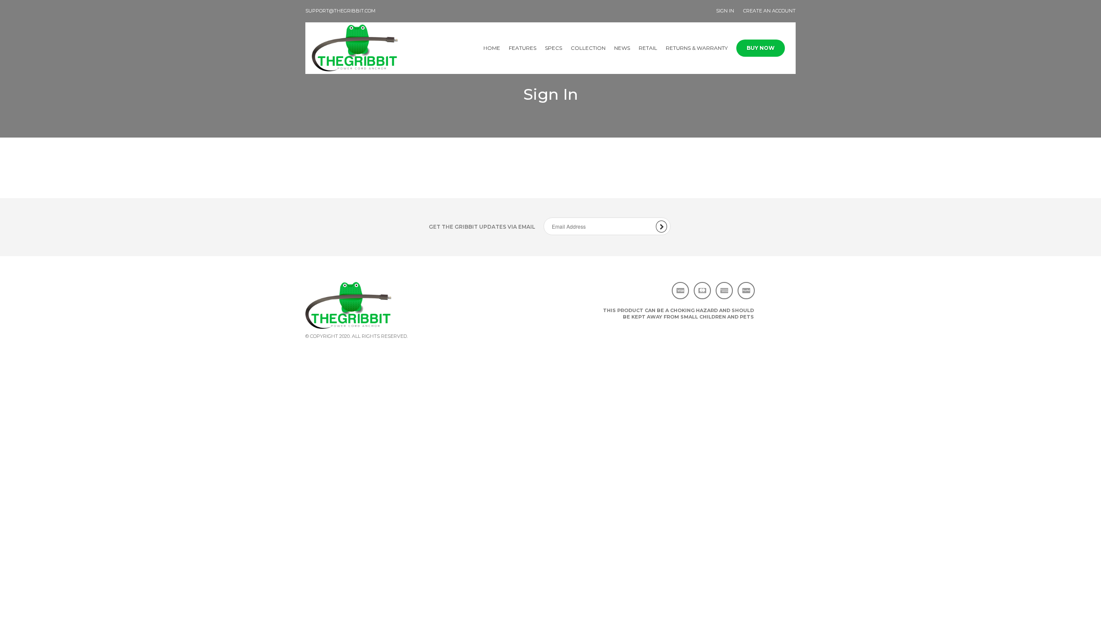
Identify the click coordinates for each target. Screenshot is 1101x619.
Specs (553, 48)
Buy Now (761, 48)
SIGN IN (725, 11)
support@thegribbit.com (340, 11)
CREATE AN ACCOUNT (769, 11)
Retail (648, 48)
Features (522, 48)
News (622, 48)
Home (491, 48)
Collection (588, 48)
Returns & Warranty (697, 48)
